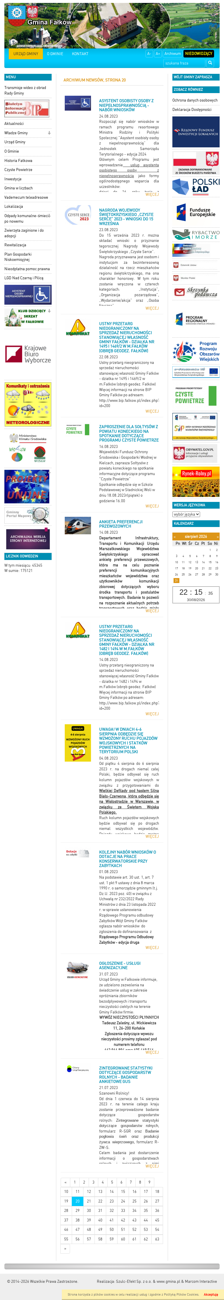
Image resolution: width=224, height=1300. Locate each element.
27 (157, 1201)
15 (123, 1191)
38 (78, 1220)
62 (146, 1239)
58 (100, 1239)
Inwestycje (13, 179)
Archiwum (172, 53)
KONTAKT (80, 54)
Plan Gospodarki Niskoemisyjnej (18, 257)
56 (78, 1239)
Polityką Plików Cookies (181, 1294)
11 (78, 1191)
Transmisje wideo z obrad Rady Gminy (25, 90)
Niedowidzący (198, 53)
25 (134, 1201)
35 (146, 1210)
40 (100, 1220)
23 (112, 1201)
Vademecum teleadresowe (26, 197)
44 (146, 1220)
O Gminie (11, 151)
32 (112, 1210)
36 (157, 1210)
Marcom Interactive (201, 1281)
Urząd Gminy (14, 142)
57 (89, 1239)
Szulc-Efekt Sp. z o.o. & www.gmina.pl (148, 1281)
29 (78, 1210)
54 (157, 1229)
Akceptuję (211, 1294)
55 (66, 1239)
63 (157, 1239)
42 (123, 1220)
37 (66, 1220)
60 (123, 1239)
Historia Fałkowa (18, 160)
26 (146, 1201)
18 (157, 1191)
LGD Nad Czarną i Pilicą (23, 278)
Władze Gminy (16, 133)
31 (100, 1210)
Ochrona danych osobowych (195, 100)
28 (66, 1210)
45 (157, 1220)
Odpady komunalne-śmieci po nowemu (26, 219)
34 (134, 1210)
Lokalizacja (13, 206)
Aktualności (14, 123)
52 (134, 1229)
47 (78, 1229)
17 (146, 1191)
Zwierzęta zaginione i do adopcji (24, 233)
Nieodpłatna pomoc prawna (27, 269)
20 (78, 1201)
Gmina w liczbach (18, 188)
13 (100, 1191)
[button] (49, 133)
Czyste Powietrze (18, 169)
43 (134, 1220)
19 (66, 1201)
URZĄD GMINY (25, 54)
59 (112, 1239)
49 (100, 1229)
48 (89, 1229)
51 (123, 1229)
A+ (158, 53)
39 (89, 1220)
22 (100, 1201)
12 (89, 1191)
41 (112, 1220)
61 (134, 1239)
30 (89, 1210)
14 (112, 1191)
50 (112, 1229)
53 (146, 1229)
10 (66, 1191)
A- (149, 53)
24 (123, 1201)
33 (123, 1210)
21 (89, 1201)
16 (134, 1191)
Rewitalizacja (15, 245)
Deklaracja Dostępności (191, 109)
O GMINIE (55, 54)
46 (66, 1229)
